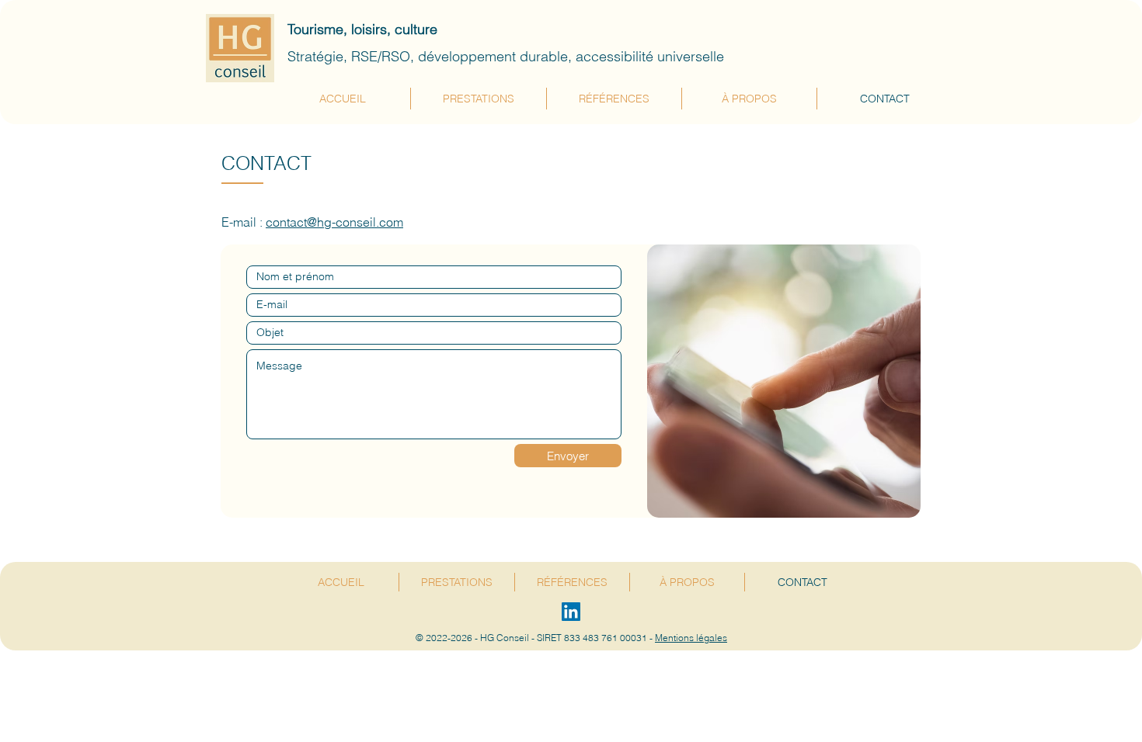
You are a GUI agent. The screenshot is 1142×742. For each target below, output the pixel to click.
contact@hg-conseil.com (334, 222)
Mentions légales (691, 637)
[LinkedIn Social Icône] (571, 611)
